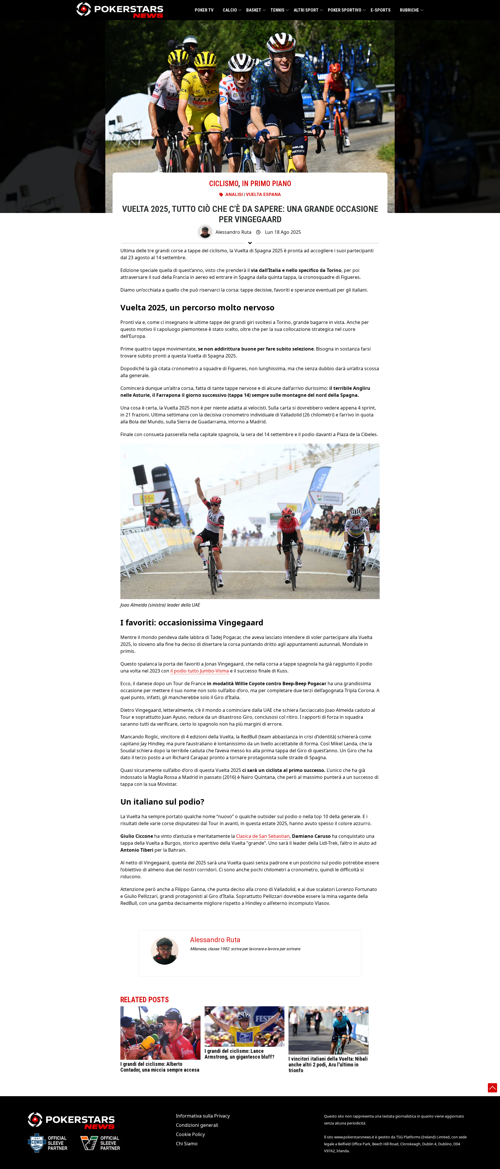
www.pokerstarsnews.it (354, 1137)
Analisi (234, 194)
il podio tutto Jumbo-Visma (199, 671)
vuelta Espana (263, 194)
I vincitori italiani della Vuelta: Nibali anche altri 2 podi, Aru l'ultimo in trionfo (328, 1064)
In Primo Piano (266, 183)
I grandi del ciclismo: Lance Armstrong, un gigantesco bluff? (239, 1054)
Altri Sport (306, 10)
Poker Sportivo (344, 10)
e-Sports (381, 10)
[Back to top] (492, 1087)
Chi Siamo (187, 1143)
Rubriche (409, 10)
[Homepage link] (119, 10)
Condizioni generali (197, 1125)
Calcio (230, 10)
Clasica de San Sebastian (263, 836)
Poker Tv (204, 10)
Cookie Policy (190, 1134)
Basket (253, 10)
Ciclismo (223, 183)
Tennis (277, 10)
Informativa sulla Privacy (203, 1116)
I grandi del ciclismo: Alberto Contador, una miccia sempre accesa (159, 1067)
